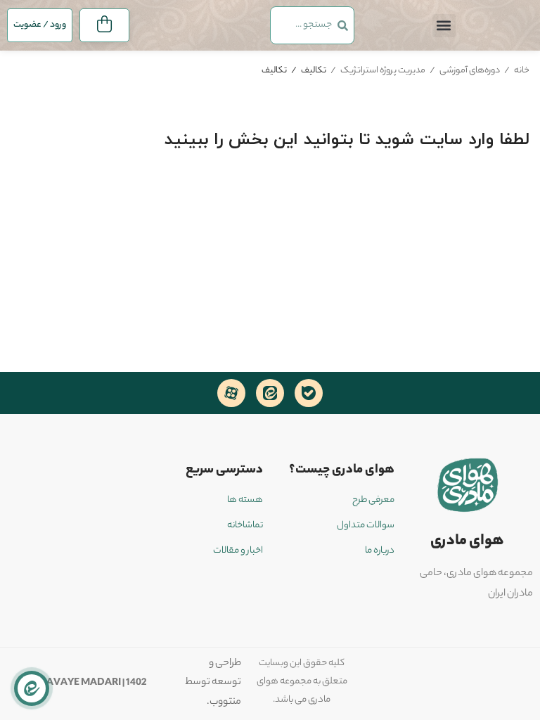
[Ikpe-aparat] (231, 393)
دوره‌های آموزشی (469, 70)
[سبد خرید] (104, 25)
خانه (521, 70)
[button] (444, 25)
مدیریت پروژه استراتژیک (382, 70)
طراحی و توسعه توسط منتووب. (213, 683)
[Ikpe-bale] (309, 393)
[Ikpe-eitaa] (270, 393)
